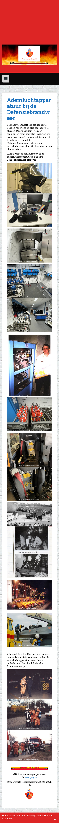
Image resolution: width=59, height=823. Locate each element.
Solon (47, 815)
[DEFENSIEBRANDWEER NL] (29, 54)
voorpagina (31, 777)
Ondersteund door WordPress (18, 815)
